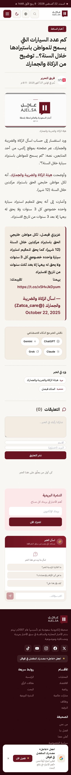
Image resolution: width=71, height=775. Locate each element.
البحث (30, 689)
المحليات (63, 676)
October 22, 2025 (42, 312)
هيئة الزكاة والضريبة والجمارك (31, 175)
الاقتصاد (64, 682)
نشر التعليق (35, 455)
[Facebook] (55, 648)
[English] (25, 14)
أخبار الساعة (57, 28)
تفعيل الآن (22, 758)
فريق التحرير (48, 78)
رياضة (65, 689)
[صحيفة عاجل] (60, 13)
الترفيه (65, 707)
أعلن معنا (63, 736)
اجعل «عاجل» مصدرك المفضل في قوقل (42, 658)
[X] (64, 648)
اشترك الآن (35, 522)
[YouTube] (37, 648)
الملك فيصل (52, 388)
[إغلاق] (8, 758)
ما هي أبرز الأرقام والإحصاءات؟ (49, 575)
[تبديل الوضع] (17, 14)
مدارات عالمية (61, 695)
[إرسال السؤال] (10, 596)
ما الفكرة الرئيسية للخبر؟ (51, 567)
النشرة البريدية (27, 695)
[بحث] (35, 13)
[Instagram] (46, 648)
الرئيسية (30, 676)
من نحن (63, 724)
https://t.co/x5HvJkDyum (38, 287)
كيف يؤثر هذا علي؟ (54, 583)
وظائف (64, 701)
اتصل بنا (63, 730)
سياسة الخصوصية (58, 742)
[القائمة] (7, 14)
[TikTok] (28, 648)
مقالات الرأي (27, 682)
